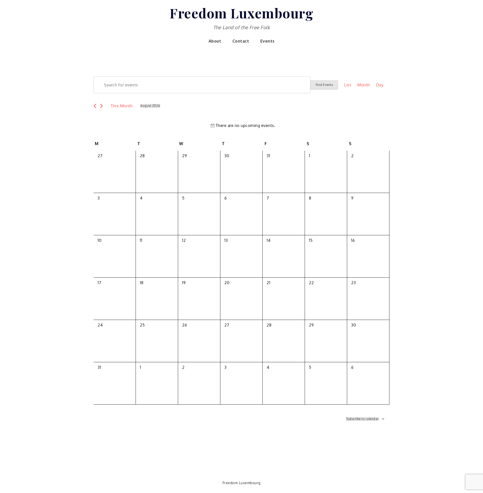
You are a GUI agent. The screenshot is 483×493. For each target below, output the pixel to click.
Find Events (324, 85)
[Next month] (101, 106)
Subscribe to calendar (362, 419)
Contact (240, 41)
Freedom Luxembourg (241, 13)
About (215, 41)
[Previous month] (95, 106)
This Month (121, 105)
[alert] (242, 125)
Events (267, 41)
